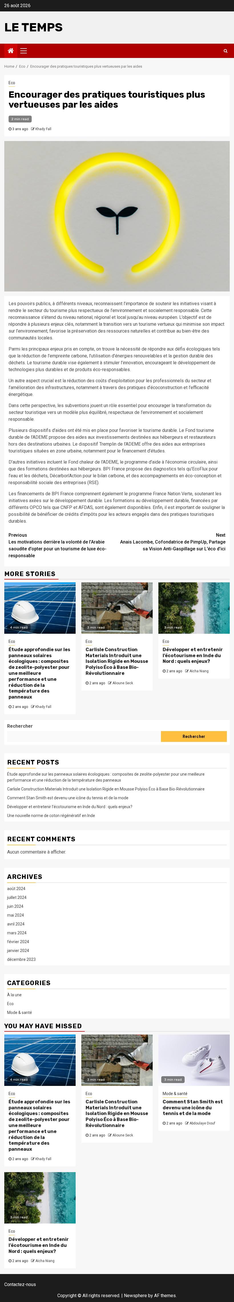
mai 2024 (15, 915)
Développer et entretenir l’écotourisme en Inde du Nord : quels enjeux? (193, 655)
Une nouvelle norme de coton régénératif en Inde (51, 815)
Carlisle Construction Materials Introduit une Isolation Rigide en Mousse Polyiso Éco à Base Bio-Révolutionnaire (117, 661)
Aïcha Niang (199, 671)
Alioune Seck (122, 683)
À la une (14, 995)
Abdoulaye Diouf (202, 1123)
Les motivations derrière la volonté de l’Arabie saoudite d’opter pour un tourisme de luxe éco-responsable (57, 545)
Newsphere (135, 1295)
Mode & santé (19, 1012)
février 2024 (18, 941)
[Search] (225, 50)
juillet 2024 (17, 897)
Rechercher (20, 726)
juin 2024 (15, 906)
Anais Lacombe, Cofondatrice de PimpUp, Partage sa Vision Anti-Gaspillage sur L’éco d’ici (172, 542)
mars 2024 (17, 933)
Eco (12, 83)
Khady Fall (43, 129)
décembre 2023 (21, 959)
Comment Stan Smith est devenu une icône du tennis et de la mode (67, 798)
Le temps (33, 27)
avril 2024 (16, 924)
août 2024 (16, 888)
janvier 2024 (18, 950)
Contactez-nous (20, 1284)
